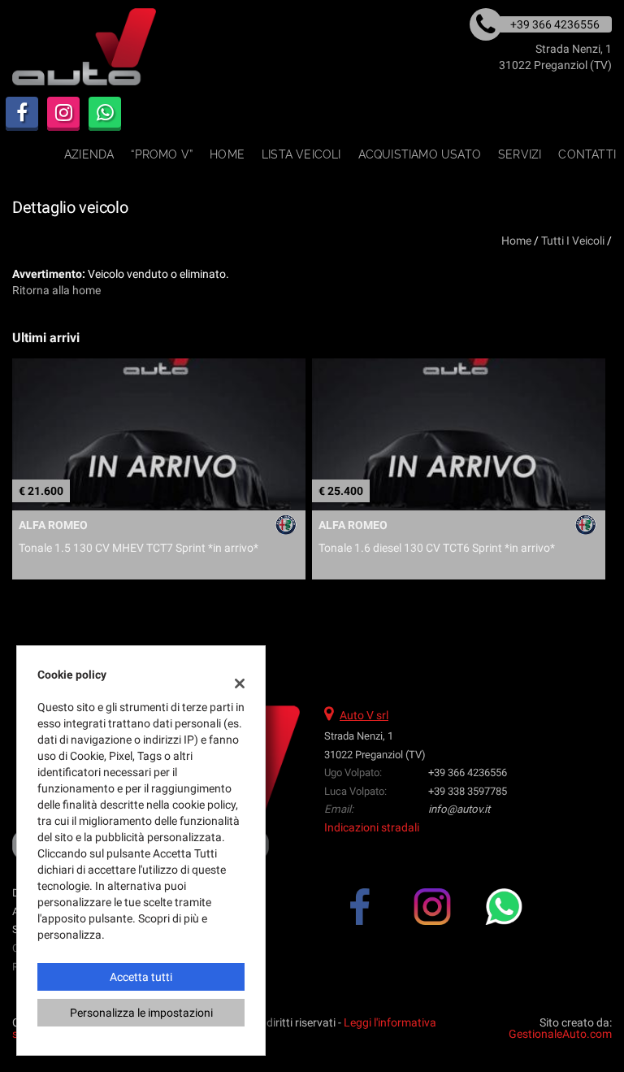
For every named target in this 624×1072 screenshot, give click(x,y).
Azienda (89, 154)
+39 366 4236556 (467, 772)
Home (227, 154)
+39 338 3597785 (467, 791)
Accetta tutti (141, 976)
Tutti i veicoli (572, 240)
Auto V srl (364, 715)
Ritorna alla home (56, 290)
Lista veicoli (301, 154)
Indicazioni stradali (371, 827)
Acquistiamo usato (419, 154)
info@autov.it (459, 809)
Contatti (587, 154)
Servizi (519, 154)
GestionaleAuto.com (560, 1033)
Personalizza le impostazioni (141, 1012)
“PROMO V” (162, 154)
